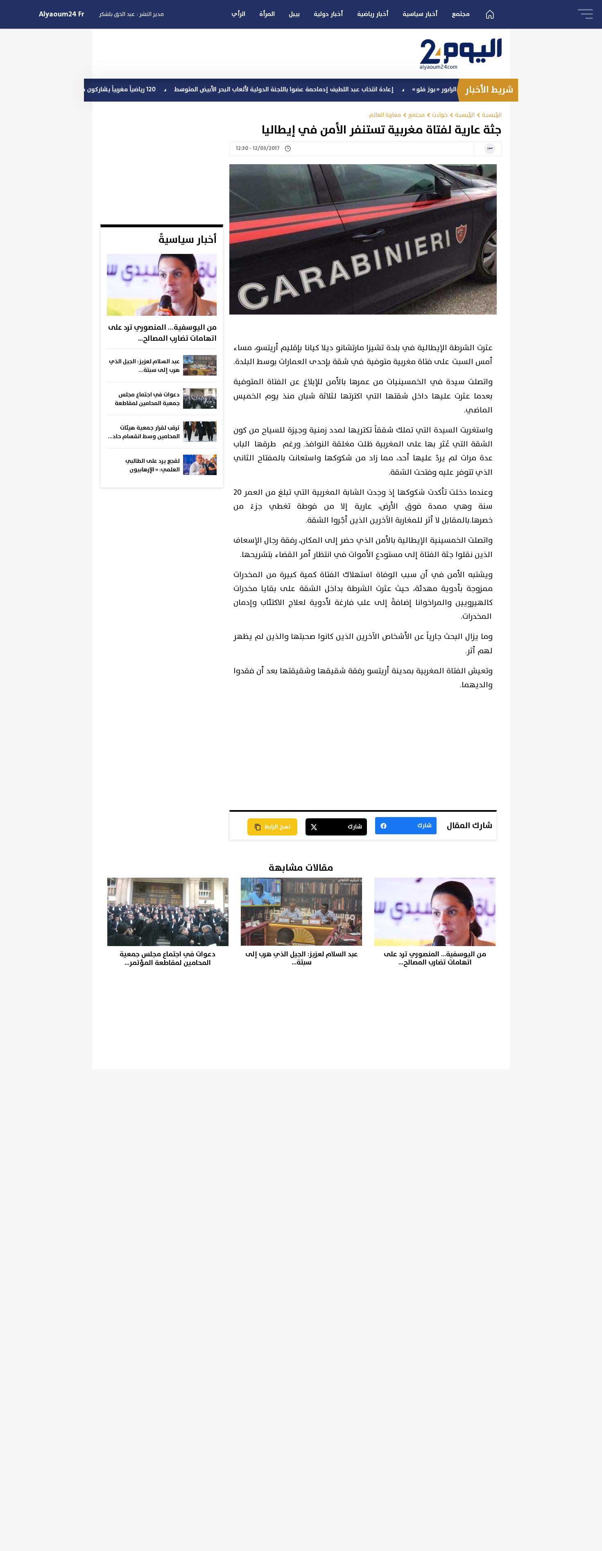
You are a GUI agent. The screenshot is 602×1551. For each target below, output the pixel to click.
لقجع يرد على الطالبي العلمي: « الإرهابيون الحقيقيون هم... (152, 466)
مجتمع (461, 14)
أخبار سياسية (420, 14)
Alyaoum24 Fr (61, 14)
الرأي (238, 14)
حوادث (440, 115)
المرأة (267, 14)
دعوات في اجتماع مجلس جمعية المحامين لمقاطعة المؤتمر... (147, 399)
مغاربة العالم (385, 115)
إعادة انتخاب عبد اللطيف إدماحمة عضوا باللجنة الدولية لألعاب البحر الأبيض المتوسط (329, 89)
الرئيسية (492, 115)
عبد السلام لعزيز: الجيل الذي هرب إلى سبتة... (144, 366)
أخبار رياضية (373, 14)
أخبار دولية (328, 14)
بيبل (294, 14)
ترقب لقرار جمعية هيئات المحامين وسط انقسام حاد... (144, 432)
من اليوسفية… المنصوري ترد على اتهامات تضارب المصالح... (162, 333)
